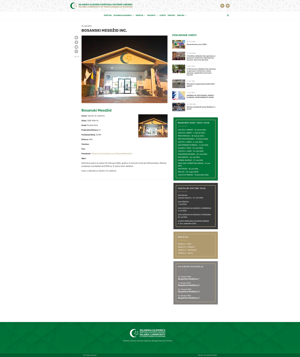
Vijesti (162, 15)
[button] (228, 15)
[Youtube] (228, 6)
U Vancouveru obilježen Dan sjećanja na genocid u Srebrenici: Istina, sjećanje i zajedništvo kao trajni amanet (201, 72)
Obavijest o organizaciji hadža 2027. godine (201, 85)
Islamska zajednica (123, 15)
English (180, 15)
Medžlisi (139, 15)
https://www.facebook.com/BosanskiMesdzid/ (111, 153)
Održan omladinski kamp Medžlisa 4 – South (201, 108)
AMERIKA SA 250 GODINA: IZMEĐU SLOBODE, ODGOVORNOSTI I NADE (200, 96)
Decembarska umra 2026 (197, 44)
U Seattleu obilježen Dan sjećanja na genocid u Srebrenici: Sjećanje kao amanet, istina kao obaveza (201, 58)
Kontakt (171, 15)
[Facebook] (222, 6)
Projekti (151, 15)
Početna (108, 15)
